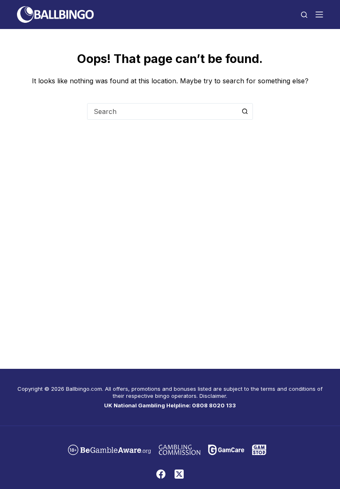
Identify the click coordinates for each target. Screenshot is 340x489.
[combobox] (162, 111)
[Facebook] (160, 474)
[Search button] (245, 111)
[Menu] (319, 14)
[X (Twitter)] (179, 474)
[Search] (304, 15)
